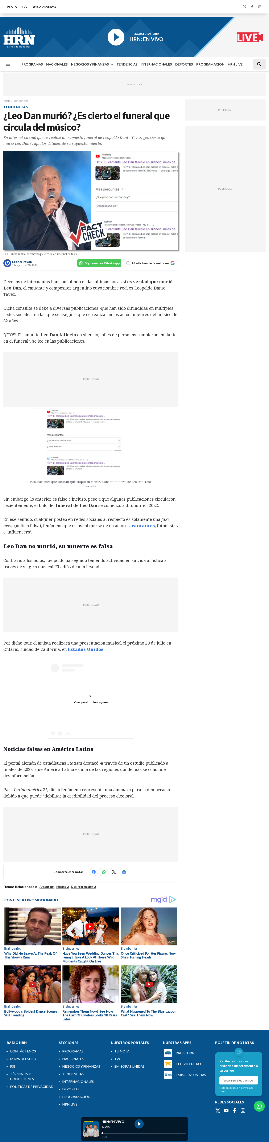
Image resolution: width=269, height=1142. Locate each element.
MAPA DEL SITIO (23, 1059)
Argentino (47, 886)
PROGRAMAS (32, 64)
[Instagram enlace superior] (259, 6)
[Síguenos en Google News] (124, 872)
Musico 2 (62, 886)
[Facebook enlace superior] (252, 6)
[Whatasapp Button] (259, 1106)
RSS (13, 1066)
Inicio (7, 100)
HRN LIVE (235, 64)
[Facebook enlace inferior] (234, 1110)
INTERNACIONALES (156, 64)
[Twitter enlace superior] (244, 6)
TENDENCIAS (126, 64)
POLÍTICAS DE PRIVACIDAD (31, 1086)
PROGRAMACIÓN (210, 64)
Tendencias (21, 100)
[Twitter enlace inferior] (217, 1110)
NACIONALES (57, 64)
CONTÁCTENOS (23, 1051)
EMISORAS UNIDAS (44, 6)
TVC (25, 6)
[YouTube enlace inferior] (226, 1110)
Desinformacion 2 (83, 886)
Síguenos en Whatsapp (102, 263)
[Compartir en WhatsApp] (104, 872)
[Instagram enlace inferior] (242, 1110)
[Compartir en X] (114, 872)
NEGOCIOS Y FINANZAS (90, 64)
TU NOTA (11, 6)
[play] (139, 1124)
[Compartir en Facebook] (94, 872)
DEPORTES (184, 64)
